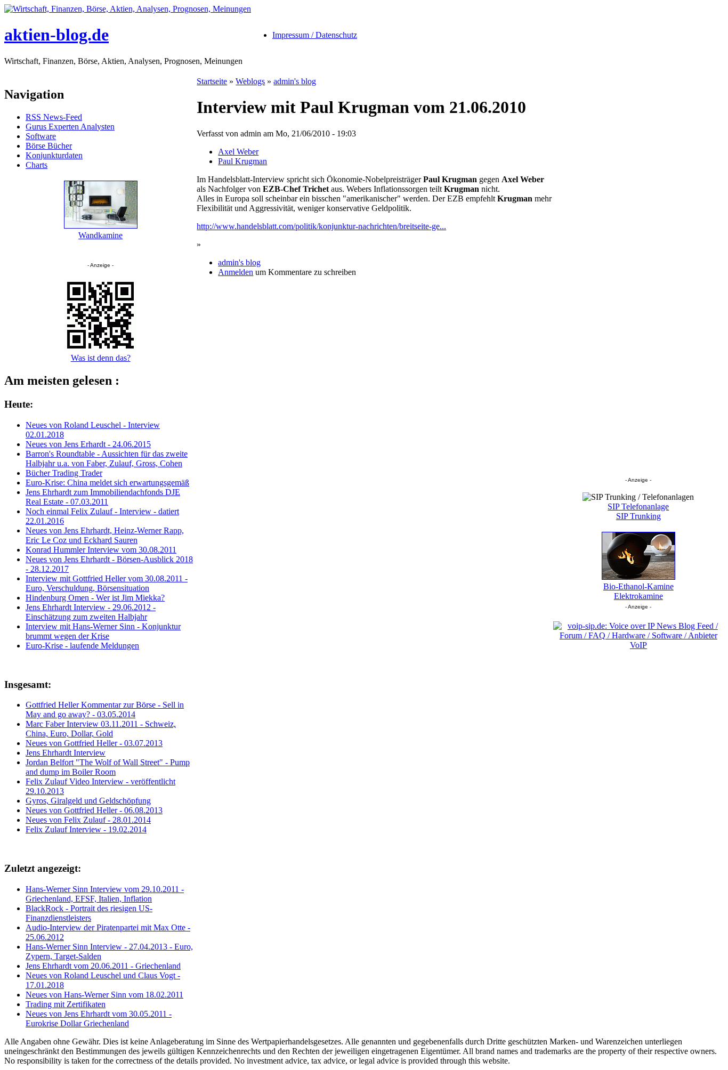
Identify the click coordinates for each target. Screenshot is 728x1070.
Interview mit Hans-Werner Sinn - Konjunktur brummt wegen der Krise (103, 631)
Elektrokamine (638, 596)
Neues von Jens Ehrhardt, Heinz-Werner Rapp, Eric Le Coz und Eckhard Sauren (105, 535)
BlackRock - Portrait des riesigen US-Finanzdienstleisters (89, 913)
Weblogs (250, 81)
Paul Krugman (242, 161)
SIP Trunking (638, 516)
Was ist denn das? (101, 357)
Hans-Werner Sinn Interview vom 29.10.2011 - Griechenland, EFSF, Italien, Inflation (105, 894)
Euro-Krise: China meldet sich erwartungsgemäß (107, 482)
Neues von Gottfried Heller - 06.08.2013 (94, 810)
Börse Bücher (49, 145)
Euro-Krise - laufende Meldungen (82, 645)
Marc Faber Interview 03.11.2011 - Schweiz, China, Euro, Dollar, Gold (101, 728)
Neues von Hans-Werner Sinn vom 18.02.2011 (104, 994)
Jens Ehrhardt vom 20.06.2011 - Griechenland (103, 965)
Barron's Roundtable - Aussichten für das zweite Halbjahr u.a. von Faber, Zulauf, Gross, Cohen (107, 458)
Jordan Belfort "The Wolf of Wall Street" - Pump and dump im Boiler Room (108, 767)
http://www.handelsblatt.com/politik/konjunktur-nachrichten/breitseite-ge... (321, 226)
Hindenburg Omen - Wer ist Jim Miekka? (95, 597)
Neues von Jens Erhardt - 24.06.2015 (88, 444)
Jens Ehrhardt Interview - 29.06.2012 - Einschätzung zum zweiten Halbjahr (91, 612)
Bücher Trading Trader (64, 472)
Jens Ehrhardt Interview (66, 752)
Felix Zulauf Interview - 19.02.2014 (86, 829)
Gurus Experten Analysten (70, 126)
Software (41, 136)
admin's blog (294, 81)
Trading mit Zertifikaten (66, 1004)
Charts (36, 164)
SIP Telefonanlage (638, 506)
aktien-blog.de (56, 34)
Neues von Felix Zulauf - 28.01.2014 (88, 819)
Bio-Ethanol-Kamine (638, 586)
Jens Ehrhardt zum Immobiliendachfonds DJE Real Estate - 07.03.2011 (103, 497)
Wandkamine (100, 235)
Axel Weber (238, 151)
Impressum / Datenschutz (314, 34)
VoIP (638, 645)
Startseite (212, 81)
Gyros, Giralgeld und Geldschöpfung (88, 800)
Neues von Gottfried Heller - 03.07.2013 (94, 743)
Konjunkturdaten (54, 155)
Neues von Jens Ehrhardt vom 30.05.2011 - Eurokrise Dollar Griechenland (99, 1018)
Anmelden (235, 272)
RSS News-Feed (54, 116)
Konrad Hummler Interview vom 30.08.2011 (101, 549)
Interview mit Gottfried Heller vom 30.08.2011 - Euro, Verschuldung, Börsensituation (107, 583)
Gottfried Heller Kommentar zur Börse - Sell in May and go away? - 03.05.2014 (105, 709)
